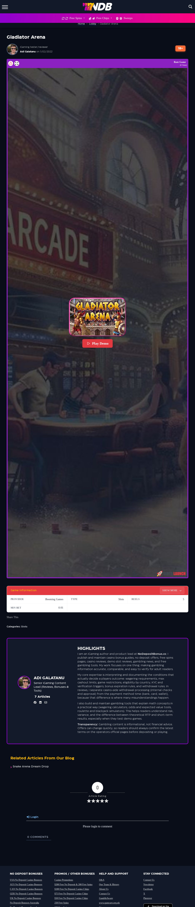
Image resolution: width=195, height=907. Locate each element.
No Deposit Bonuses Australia (24, 902)
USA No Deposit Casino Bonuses (26, 880)
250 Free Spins (61, 902)
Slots (24, 626)
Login (34, 817)
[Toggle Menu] (5, 6)
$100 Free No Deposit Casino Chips (71, 889)
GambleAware (106, 898)
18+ (180, 48)
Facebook (148, 889)
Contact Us (104, 893)
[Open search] (190, 6)
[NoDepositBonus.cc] (97, 6)
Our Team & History (109, 884)
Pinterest (147, 898)
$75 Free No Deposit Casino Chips (71, 893)
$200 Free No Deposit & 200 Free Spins (73, 884)
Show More (170, 590)
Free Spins (76, 18)
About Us (104, 889)
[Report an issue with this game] (10, 63)
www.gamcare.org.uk (109, 902)
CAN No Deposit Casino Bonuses (26, 889)
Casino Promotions (63, 880)
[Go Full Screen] (16, 63)
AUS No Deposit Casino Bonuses (26, 884)
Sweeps (128, 18)
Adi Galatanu (28, 51)
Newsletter (148, 884)
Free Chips (102, 18)
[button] (97, 317)
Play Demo (100, 343)
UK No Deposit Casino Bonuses (25, 898)
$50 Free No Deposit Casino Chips (71, 898)
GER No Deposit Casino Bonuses (26, 893)
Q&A (101, 880)
